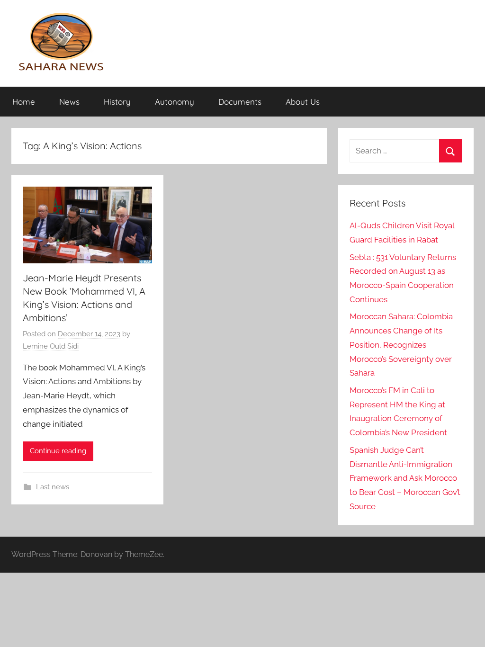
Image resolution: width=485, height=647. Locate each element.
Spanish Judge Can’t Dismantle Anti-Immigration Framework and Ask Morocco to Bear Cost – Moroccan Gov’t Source (405, 478)
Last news (52, 487)
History (117, 102)
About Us (303, 102)
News (69, 102)
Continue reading (58, 451)
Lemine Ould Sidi (51, 346)
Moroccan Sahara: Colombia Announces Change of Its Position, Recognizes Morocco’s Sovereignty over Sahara (401, 344)
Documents (239, 102)
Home (23, 102)
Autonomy (174, 102)
